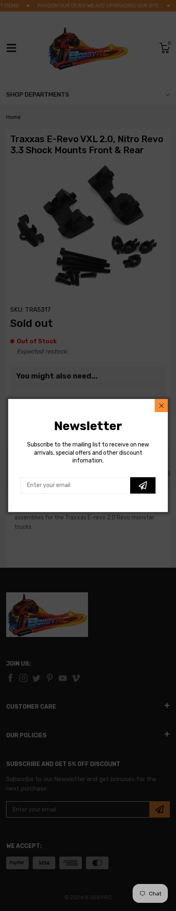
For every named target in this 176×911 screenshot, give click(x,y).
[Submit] (143, 485)
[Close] (161, 405)
